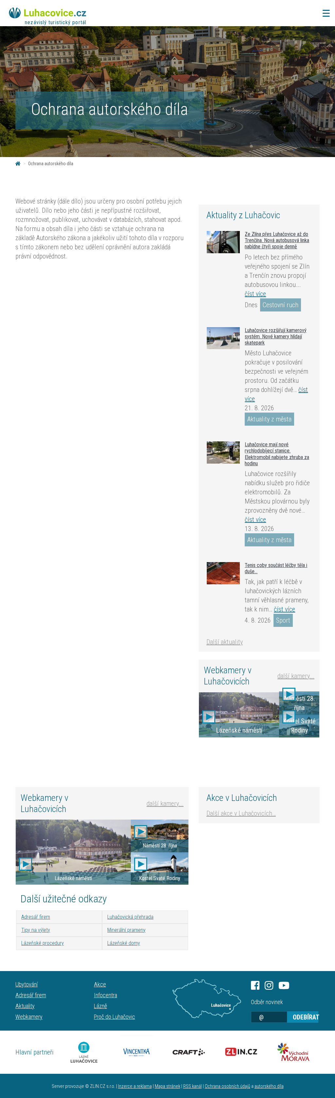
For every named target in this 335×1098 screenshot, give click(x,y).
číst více (255, 294)
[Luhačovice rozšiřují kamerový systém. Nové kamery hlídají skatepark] (223, 338)
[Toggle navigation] (324, 13)
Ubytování (26, 984)
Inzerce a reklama (135, 1086)
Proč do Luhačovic (114, 1016)
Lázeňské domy (123, 943)
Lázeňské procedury (42, 943)
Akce (100, 984)
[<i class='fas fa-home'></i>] (18, 163)
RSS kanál (192, 1086)
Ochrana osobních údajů (227, 1086)
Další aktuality (224, 642)
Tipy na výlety (35, 930)
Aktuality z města (269, 419)
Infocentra (105, 995)
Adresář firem (35, 917)
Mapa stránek (167, 1086)
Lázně (100, 1005)
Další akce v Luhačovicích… (241, 813)
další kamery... (295, 676)
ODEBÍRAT (305, 1017)
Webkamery (29, 1016)
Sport (283, 620)
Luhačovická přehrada (130, 917)
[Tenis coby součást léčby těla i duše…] (223, 573)
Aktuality (25, 1005)
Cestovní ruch (280, 305)
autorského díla (269, 1086)
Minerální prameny (126, 930)
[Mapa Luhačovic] (206, 998)
